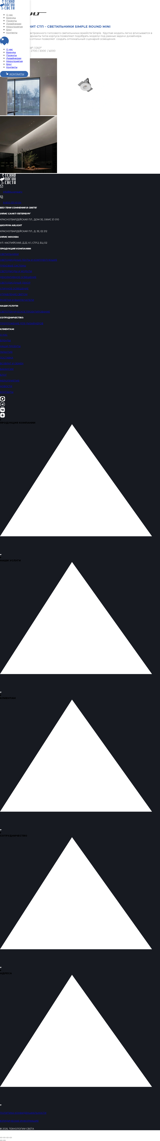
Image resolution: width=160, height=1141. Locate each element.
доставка (6, 357)
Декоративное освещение (18, 277)
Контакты (11, 32)
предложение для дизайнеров (21, 323)
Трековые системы (13, 265)
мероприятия (9, 380)
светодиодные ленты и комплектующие (28, 260)
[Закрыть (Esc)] (10, 1137)
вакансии (7, 369)
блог (3, 375)
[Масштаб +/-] (1, 1137)
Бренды (11, 17)
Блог (9, 29)
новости (6, 386)
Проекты (11, 20)
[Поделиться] (7, 1137)
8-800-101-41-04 (12, 202)
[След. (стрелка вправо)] (4, 1140)
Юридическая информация (19, 1121)
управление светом (14, 294)
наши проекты (10, 346)
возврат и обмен (11, 363)
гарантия (6, 352)
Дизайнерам (13, 23)
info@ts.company (12, 191)
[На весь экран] (4, 1137)
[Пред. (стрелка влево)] (1, 1140)
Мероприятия (14, 26)
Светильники (9, 254)
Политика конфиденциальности (23, 1113)
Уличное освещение (14, 288)
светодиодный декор (15, 282)
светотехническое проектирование (25, 311)
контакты (6, 392)
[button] (4, 41)
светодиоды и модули (16, 271)
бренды (5, 340)
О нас (9, 14)
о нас (4, 335)
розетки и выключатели (17, 300)
